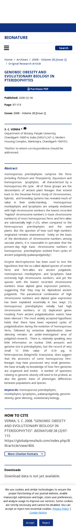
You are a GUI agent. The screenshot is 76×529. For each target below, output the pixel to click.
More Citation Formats (23, 454)
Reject (46, 522)
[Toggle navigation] (6, 47)
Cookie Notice (38, 512)
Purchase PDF (39, 89)
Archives (22, 59)
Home (8, 59)
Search (63, 48)
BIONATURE (16, 37)
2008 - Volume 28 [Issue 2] (49, 59)
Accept (30, 522)
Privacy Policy (61, 508)
